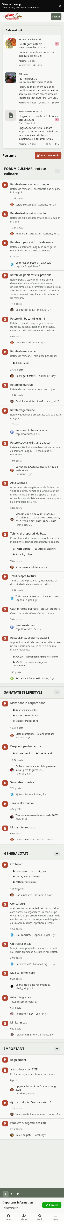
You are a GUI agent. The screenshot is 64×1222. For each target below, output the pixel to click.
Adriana (22, 60)
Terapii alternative (22, 803)
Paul (21, 123)
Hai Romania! (23, 964)
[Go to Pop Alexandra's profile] (12, 432)
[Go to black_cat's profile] (12, 986)
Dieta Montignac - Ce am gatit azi (35, 733)
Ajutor (19, 794)
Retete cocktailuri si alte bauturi (30, 442)
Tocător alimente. (25, 1034)
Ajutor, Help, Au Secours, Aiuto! (30, 1102)
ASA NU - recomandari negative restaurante (30, 664)
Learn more (6, 6)
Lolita (45, 678)
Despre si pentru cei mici (26, 746)
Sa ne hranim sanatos (26, 710)
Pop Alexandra (24, 434)
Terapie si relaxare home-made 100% (37, 815)
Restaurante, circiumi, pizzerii (29, 638)
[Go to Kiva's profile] (12, 817)
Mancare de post (25, 625)
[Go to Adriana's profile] (12, 204)
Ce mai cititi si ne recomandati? (33, 984)
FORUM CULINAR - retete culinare (25, 171)
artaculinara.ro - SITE (30, 111)
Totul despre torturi (23, 576)
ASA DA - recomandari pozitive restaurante (37, 656)
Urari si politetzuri (24, 871)
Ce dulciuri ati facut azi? (29, 401)
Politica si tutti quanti (26, 881)
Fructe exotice (23, 548)
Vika (38, 1013)
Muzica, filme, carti (22, 973)
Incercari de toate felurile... (31, 1114)
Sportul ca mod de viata (27, 715)
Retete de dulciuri (21, 385)
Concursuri (17, 903)
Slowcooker (22, 567)
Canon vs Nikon (24, 1013)
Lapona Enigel (24, 266)
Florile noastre (28, 78)
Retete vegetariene (22, 410)
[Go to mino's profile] (12, 310)
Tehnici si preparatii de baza (28, 533)
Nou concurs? (23, 934)
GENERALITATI (16, 853)
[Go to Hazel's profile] (12, 1135)
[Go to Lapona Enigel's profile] (12, 264)
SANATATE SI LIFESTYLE (23, 692)
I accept (53, 1205)
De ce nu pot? (23, 1135)
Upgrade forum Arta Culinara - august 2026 (38, 118)
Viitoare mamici (23, 753)
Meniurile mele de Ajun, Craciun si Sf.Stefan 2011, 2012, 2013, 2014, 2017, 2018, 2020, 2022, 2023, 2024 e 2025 (38, 517)
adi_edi (21, 773)
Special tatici (45, 753)
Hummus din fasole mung (30, 430)
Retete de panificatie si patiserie (30, 275)
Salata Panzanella (26, 204)
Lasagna (20, 342)
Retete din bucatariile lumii (27, 318)
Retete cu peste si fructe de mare (31, 242)
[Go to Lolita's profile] (12, 678)
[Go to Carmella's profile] (12, 1034)
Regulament (18, 1060)
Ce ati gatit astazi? (30, 44)
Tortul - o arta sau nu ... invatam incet (37, 596)
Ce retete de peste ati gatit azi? (33, 262)
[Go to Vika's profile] (12, 1013)
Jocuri (44, 871)
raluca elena (25, 81)
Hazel (37, 1135)
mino (40, 309)
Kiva (18, 818)
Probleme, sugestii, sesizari (28, 1123)
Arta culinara (18, 483)
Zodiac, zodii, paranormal (28, 876)
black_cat (21, 988)
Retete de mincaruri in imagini (29, 184)
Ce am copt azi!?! (25, 309)
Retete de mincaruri (30, 39)
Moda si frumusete (22, 827)
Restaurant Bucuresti (28, 678)
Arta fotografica (20, 997)
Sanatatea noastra (22, 782)
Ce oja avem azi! (25, 839)
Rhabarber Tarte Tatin (28, 233)
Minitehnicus (18, 1022)
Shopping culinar (24, 554)
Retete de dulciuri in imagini (28, 213)
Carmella (43, 1034)
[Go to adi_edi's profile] (12, 770)
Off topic (23, 74)
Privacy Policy (10, 1207)
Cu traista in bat (20, 944)
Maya (21, 47)
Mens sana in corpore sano (27, 703)
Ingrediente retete (47, 548)
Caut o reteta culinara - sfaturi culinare (35, 609)
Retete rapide (22, 363)
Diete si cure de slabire (27, 720)
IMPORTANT (14, 1048)
